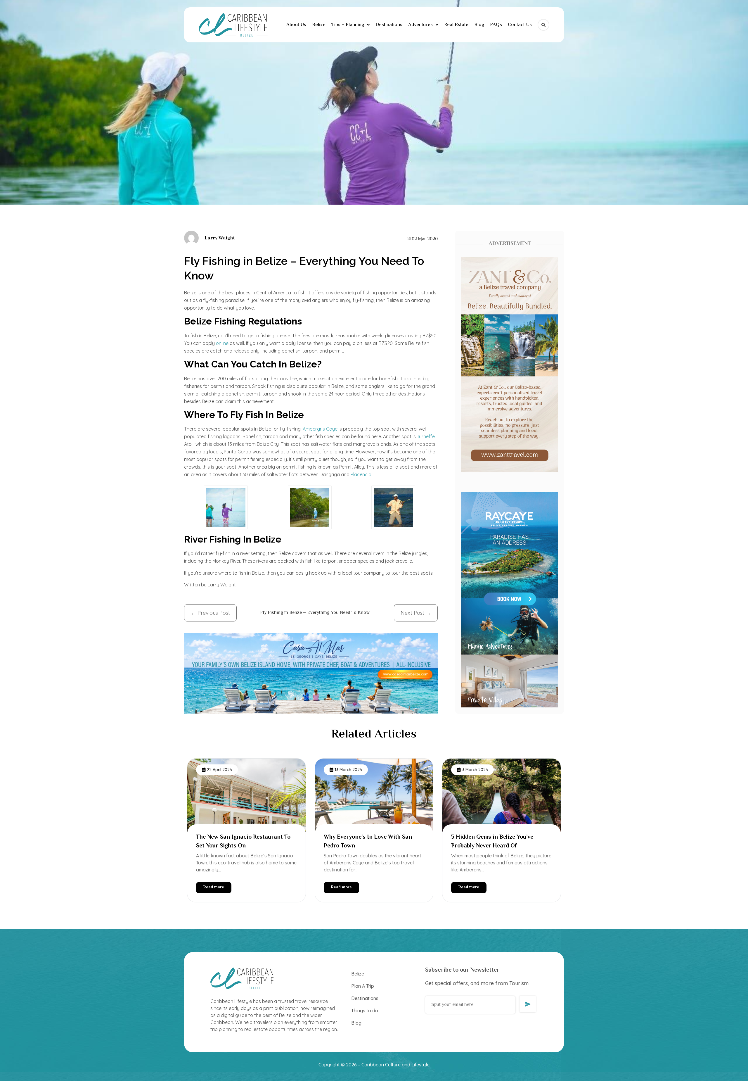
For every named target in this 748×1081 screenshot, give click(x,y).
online (222, 343)
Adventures (420, 25)
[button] (350, 25)
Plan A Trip (362, 986)
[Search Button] (543, 25)
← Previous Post (210, 612)
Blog (479, 25)
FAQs (496, 25)
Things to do (364, 1010)
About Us (296, 25)
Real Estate (456, 25)
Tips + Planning (347, 25)
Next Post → (416, 612)
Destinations (388, 25)
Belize (318, 25)
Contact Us (520, 25)
